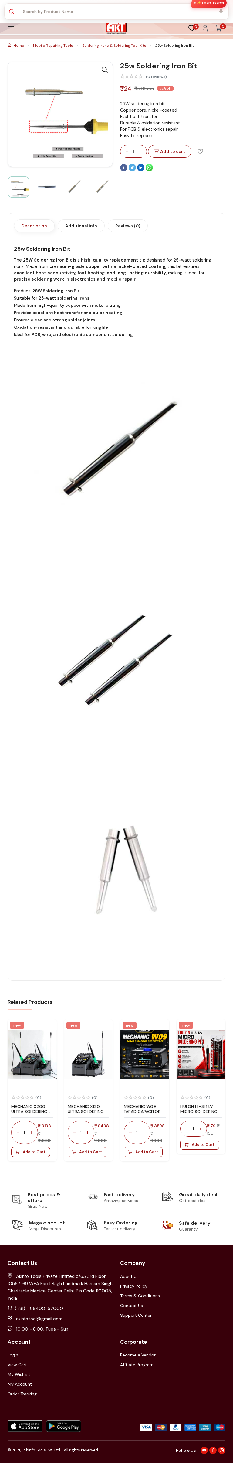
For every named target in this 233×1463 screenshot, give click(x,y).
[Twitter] (133, 170)
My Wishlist (19, 1374)
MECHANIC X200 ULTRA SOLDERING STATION (29, 1111)
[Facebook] (124, 170)
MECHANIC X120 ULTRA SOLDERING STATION (86, 1111)
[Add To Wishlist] (200, 151)
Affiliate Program (137, 1364)
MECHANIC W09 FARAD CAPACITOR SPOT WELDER (142, 1111)
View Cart (17, 1364)
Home (19, 45)
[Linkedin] (141, 170)
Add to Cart (34, 1152)
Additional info (81, 226)
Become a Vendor (138, 1355)
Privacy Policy (133, 1286)
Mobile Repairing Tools (53, 45)
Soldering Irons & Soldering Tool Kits (114, 45)
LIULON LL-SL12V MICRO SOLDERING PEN (199, 1111)
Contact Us (131, 1305)
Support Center (136, 1315)
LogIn (13, 1355)
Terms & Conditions (140, 1296)
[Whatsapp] (149, 170)
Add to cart (172, 151)
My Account (20, 1384)
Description (34, 226)
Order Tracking (22, 1394)
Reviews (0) (127, 226)
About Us (129, 1276)
